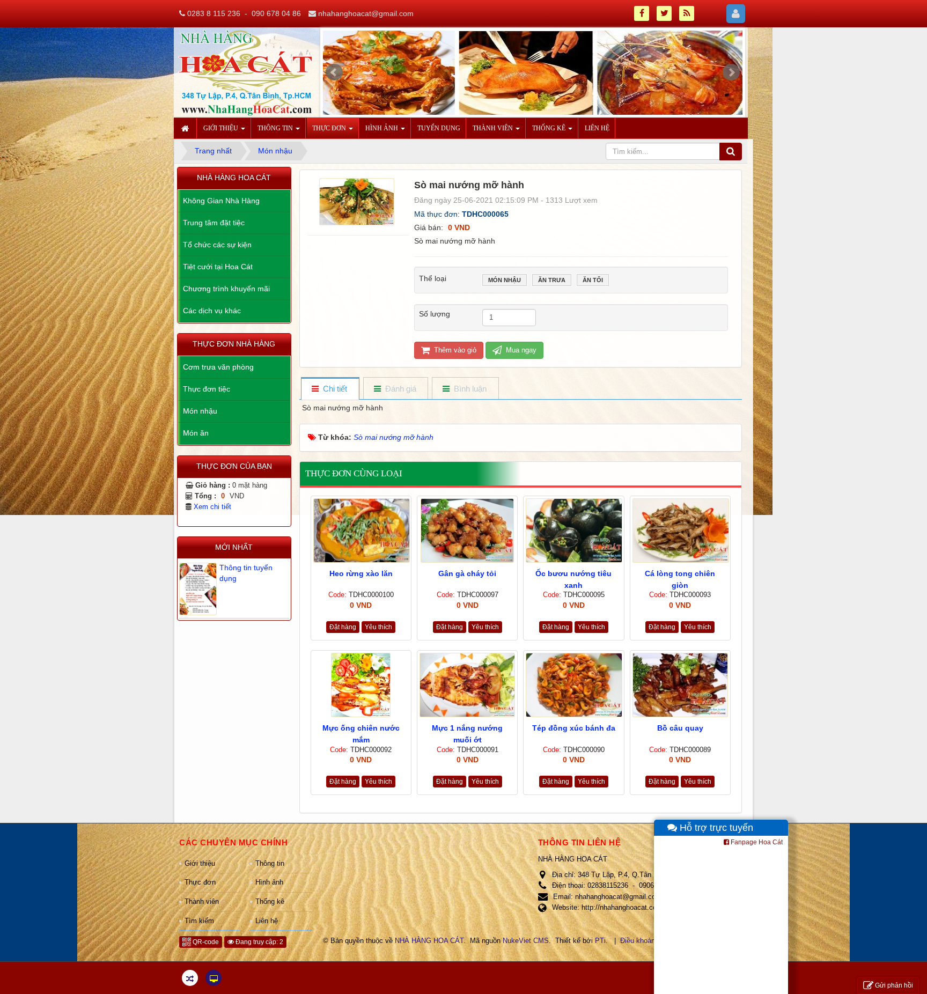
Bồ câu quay (680, 728)
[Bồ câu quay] (680, 685)
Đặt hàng (342, 627)
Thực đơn (200, 882)
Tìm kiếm (199, 921)
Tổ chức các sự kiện (217, 244)
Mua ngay (520, 350)
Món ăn (196, 433)
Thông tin (269, 863)
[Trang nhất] (186, 128)
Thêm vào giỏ (454, 350)
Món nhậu (504, 280)
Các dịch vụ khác (212, 310)
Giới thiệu (200, 863)
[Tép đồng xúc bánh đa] (573, 685)
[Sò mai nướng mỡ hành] (358, 200)
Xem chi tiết (212, 507)
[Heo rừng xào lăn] (361, 530)
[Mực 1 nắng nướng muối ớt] (467, 685)
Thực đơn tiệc (206, 389)
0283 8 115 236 (213, 13)
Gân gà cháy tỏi (467, 573)
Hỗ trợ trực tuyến (715, 827)
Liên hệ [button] (597, 128)
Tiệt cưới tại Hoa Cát (218, 266)
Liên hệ (266, 921)
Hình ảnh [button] (382, 128)
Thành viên (202, 901)
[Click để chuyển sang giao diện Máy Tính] (213, 978)
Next (731, 72)
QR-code (205, 942)
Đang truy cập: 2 (258, 942)
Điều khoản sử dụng (651, 941)
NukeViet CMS (526, 941)
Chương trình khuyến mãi (226, 288)
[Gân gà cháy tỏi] (467, 530)
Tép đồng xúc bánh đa (573, 728)
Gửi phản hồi (894, 985)
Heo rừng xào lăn (361, 573)
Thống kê (269, 901)
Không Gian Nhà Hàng (221, 200)
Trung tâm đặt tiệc (214, 222)
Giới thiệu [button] (221, 128)
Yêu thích (378, 627)
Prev (334, 72)
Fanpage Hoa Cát (756, 842)
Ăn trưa (551, 280)
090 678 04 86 (276, 13)
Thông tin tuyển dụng (246, 573)
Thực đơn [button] (330, 128)
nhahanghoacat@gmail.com (366, 13)
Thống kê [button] (549, 128)
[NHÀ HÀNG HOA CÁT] (245, 72)
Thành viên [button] (493, 128)
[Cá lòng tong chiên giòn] (680, 530)
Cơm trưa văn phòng (218, 367)
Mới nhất (234, 547)
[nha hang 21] (533, 75)
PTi (600, 941)
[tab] (329, 389)
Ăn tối (593, 280)
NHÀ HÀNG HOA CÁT (429, 941)
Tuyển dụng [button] (438, 128)
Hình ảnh (269, 882)
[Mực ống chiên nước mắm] (361, 685)
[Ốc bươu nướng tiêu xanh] (573, 530)
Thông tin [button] (276, 128)
